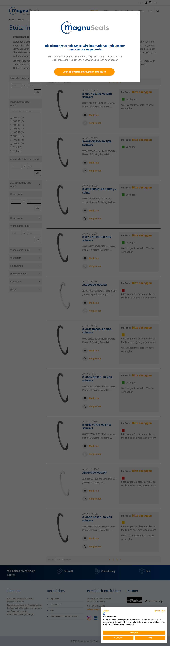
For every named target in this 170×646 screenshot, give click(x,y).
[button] (106, 610)
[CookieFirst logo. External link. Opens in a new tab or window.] (104, 613)
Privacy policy (159, 611)
